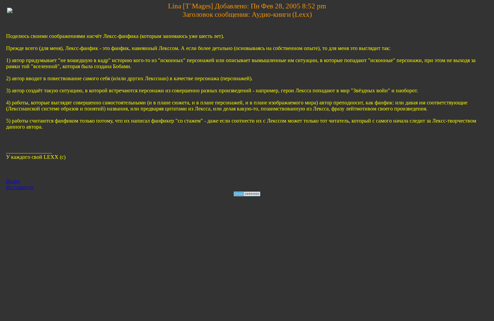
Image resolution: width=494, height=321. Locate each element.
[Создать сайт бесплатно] (247, 194)
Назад (12, 181)
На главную (19, 187)
